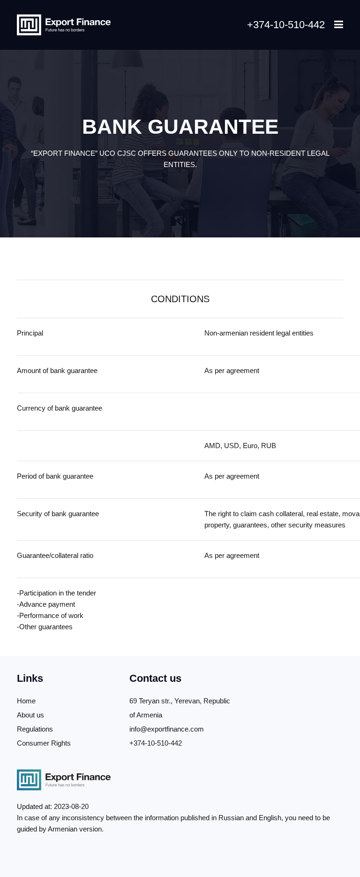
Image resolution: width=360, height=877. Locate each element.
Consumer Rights (44, 743)
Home (26, 701)
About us (30, 715)
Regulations (35, 729)
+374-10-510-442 (286, 25)
